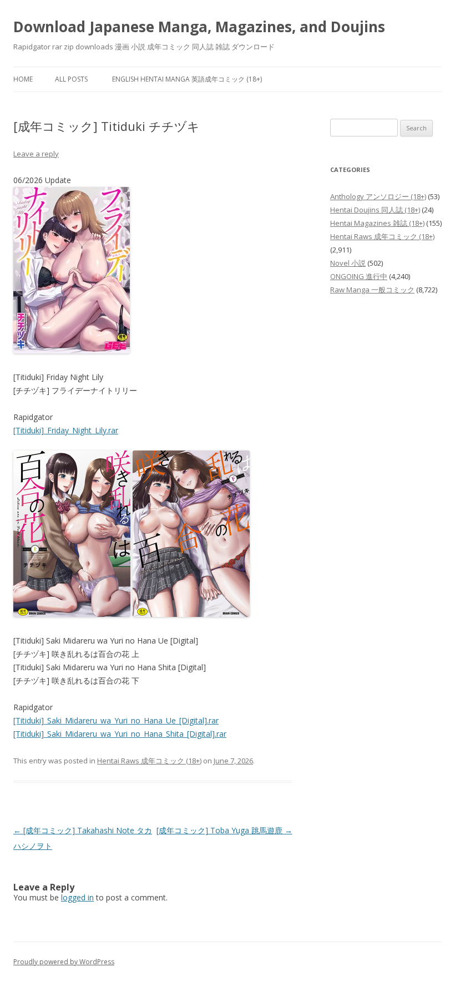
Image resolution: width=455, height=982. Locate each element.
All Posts (71, 79)
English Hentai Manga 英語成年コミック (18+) (187, 79)
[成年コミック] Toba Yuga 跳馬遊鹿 (224, 830)
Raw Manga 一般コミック (372, 290)
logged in (77, 897)
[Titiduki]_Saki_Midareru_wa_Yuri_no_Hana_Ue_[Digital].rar (116, 720)
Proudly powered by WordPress (63, 961)
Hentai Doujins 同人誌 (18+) (375, 210)
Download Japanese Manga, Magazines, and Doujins (199, 27)
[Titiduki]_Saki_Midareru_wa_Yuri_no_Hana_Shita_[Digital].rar (119, 733)
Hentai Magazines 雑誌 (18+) (377, 223)
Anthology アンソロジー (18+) (378, 196)
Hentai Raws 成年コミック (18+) (149, 761)
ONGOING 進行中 (358, 276)
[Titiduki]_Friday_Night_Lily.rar (65, 430)
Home (23, 79)
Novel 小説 (348, 263)
